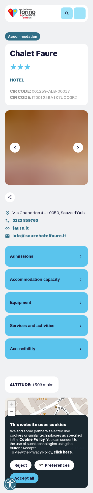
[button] (11, 404)
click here (63, 452)
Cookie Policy (32, 439)
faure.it (20, 228)
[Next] (78, 148)
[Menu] (80, 13)
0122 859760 (25, 220)
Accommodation (22, 36)
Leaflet (43, 447)
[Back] (15, 148)
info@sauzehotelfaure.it (39, 235)
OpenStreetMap (61, 447)
